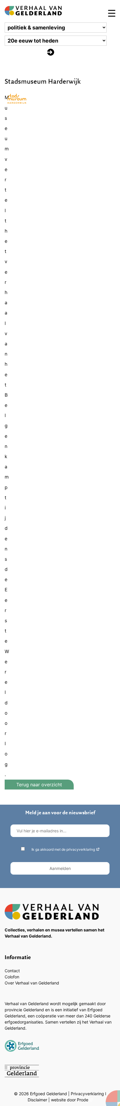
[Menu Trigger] (112, 13)
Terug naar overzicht (39, 784)
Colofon (12, 976)
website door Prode (69, 1099)
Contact (12, 970)
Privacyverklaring (87, 1093)
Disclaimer (37, 1099)
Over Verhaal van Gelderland (32, 982)
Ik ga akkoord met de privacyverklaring (63, 849)
